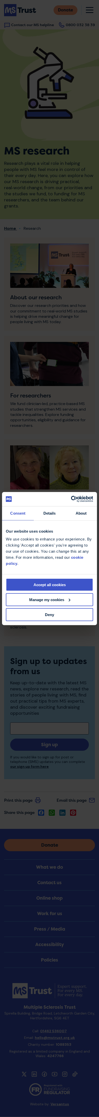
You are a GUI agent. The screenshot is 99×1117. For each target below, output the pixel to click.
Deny (49, 614)
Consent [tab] (17, 513)
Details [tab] (49, 513)
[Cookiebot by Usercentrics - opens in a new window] (71, 499)
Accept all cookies (50, 585)
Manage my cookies (46, 599)
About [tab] (81, 513)
